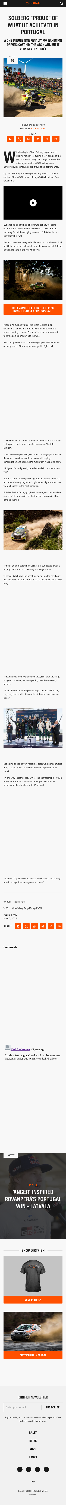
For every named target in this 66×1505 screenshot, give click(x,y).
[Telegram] (37, 138)
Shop (33, 1448)
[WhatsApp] (28, 138)
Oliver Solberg (17, 908)
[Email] (55, 138)
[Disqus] (33, 1087)
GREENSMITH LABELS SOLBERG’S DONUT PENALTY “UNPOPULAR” (33, 309)
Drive (33, 1440)
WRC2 (39, 908)
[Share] (10, 138)
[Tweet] (19, 138)
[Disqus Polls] (33, 994)
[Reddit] (46, 138)
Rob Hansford (38, 128)
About (33, 1457)
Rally (33, 1432)
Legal (33, 1481)
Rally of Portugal (30, 908)
